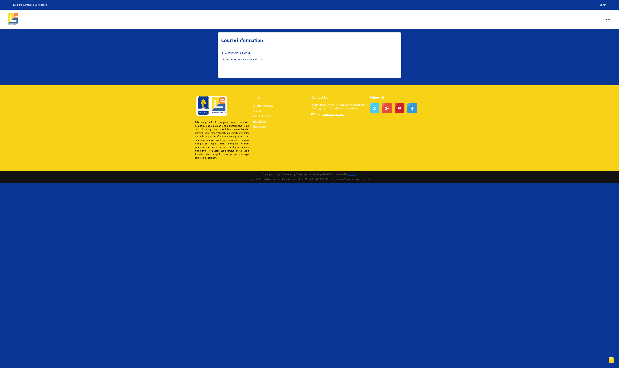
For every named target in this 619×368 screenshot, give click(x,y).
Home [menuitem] (607, 19)
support (257, 111)
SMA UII (352, 174)
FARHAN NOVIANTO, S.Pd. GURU (247, 59)
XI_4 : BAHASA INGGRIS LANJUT (237, 52)
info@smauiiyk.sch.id (36, 4)
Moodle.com (259, 126)
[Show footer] (611, 360)
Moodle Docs (259, 121)
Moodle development (264, 116)
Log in (603, 4)
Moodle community (263, 105)
